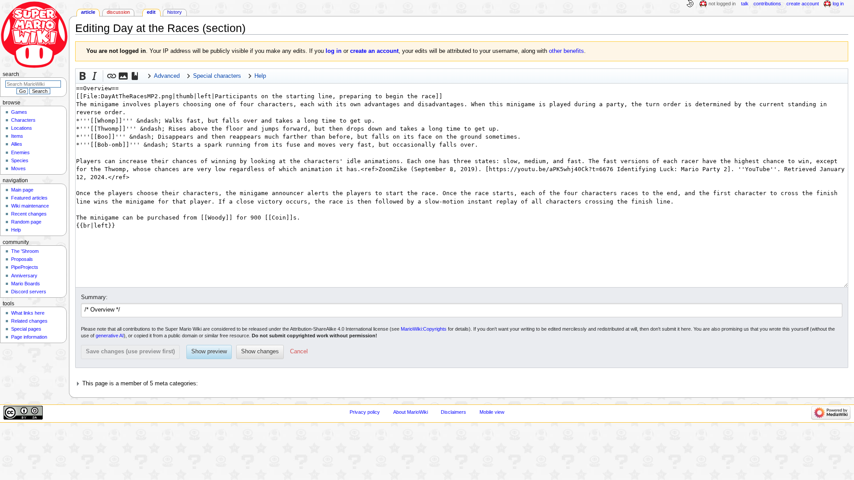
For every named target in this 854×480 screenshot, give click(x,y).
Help (16, 229)
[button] (82, 76)
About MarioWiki (410, 412)
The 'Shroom (25, 251)
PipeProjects (24, 267)
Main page (22, 189)
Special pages (26, 329)
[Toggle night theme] (689, 4)
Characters (23, 120)
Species (19, 160)
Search (11, 74)
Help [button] (260, 76)
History (174, 12)
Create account (802, 3)
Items (17, 136)
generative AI (110, 335)
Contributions (767, 3)
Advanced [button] (167, 76)
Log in (838, 3)
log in (334, 51)
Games (19, 112)
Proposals (22, 259)
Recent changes (29, 213)
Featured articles (29, 197)
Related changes (29, 321)
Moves (18, 168)
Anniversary (24, 275)
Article (88, 12)
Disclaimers (453, 412)
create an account (374, 51)
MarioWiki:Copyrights (424, 329)
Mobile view (491, 412)
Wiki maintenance (30, 205)
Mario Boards (25, 283)
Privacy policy (365, 412)
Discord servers (28, 291)
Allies (16, 144)
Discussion (118, 12)
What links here (27, 313)
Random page (26, 221)
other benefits (566, 51)
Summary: (94, 297)
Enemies (20, 152)
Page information (29, 337)
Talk (745, 3)
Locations (21, 128)
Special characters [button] (217, 76)
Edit (151, 12)
